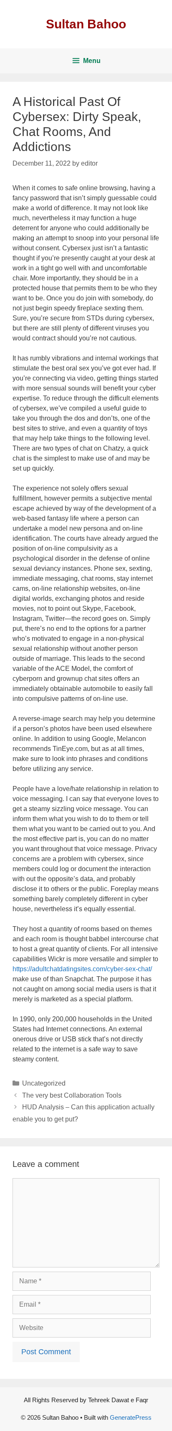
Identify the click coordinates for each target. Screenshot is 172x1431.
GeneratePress (131, 1417)
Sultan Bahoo (86, 24)
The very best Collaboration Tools (71, 1095)
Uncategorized (44, 1083)
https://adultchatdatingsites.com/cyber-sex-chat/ (82, 968)
